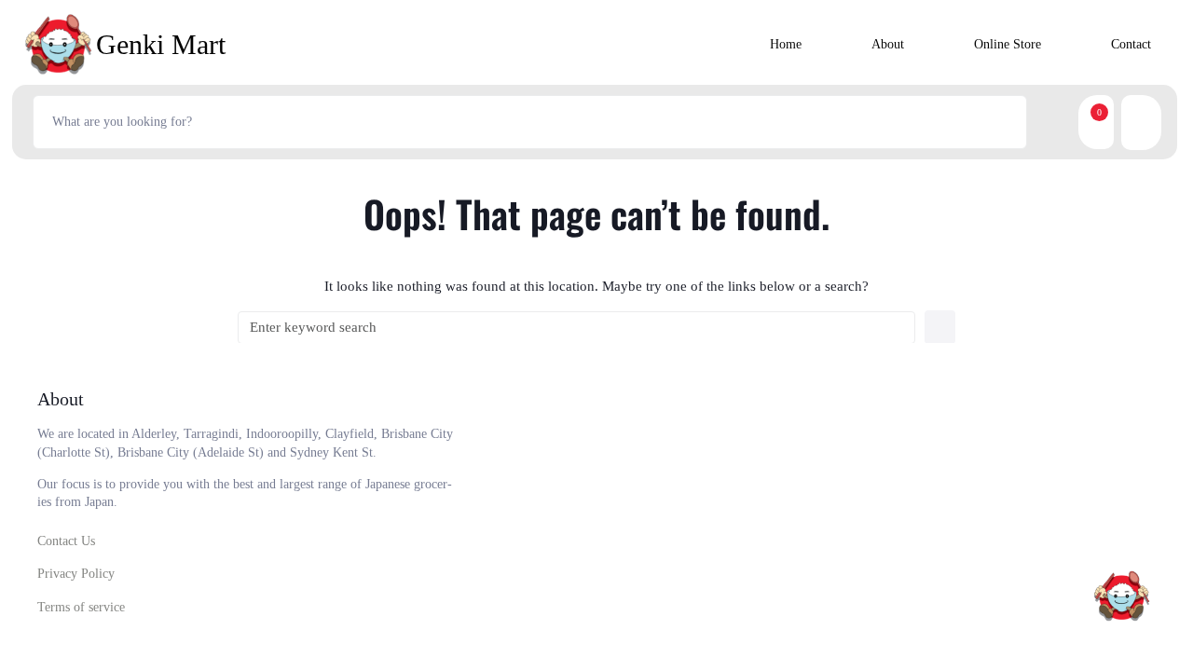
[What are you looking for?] (530, 122)
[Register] (1128, 122)
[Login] (1153, 122)
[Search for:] (576, 327)
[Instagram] (997, 604)
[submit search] (1048, 122)
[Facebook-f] (947, 604)
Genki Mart (161, 44)
